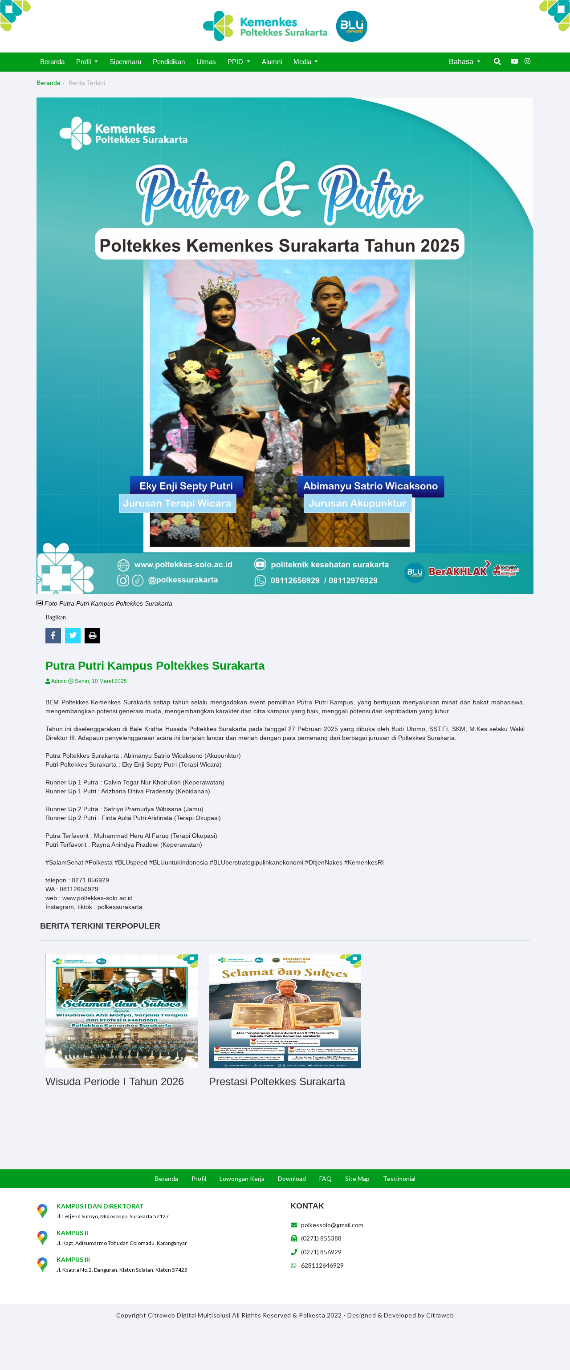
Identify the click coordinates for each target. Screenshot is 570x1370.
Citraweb (440, 1315)
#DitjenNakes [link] (323, 862)
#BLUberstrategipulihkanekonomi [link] (256, 862)
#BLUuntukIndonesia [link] (178, 862)
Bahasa (462, 61)
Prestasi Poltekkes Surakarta (277, 1081)
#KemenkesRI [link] (364, 862)
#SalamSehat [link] (64, 862)
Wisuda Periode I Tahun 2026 (114, 1081)
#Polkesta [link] (99, 862)
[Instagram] (527, 61)
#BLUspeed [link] (130, 862)
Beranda (49, 82)
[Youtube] (514, 61)
